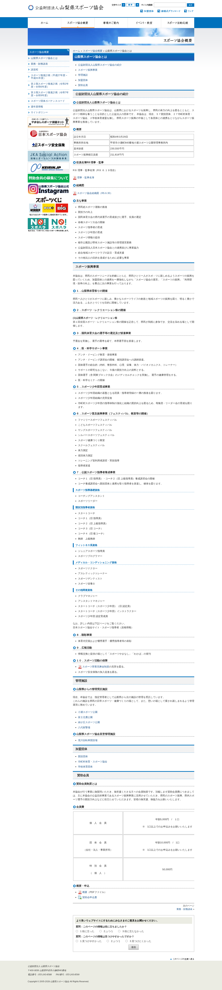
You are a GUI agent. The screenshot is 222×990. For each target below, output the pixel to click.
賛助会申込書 (89, 897)
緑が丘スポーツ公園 (89, 722)
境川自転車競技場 (87, 740)
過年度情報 (37, 106)
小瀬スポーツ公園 (87, 712)
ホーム (76, 50)
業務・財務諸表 (184, 909)
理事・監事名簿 (85, 177)
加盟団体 (83, 80)
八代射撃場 (84, 727)
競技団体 (83, 756)
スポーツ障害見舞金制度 (95, 666)
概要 (84, 892)
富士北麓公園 (85, 717)
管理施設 (83, 74)
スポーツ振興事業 (87, 69)
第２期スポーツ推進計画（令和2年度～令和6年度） (50, 85)
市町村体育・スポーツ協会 (92, 761)
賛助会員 (83, 85)
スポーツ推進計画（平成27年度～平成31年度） (49, 77)
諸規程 (34, 69)
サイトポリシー (39, 112)
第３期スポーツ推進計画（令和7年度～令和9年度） (50, 94)
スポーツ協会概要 (92, 50)
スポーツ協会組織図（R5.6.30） (95, 193)
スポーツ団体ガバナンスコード (48, 100)
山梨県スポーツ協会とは (44, 58)
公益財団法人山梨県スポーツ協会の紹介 (100, 64)
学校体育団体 (85, 766)
